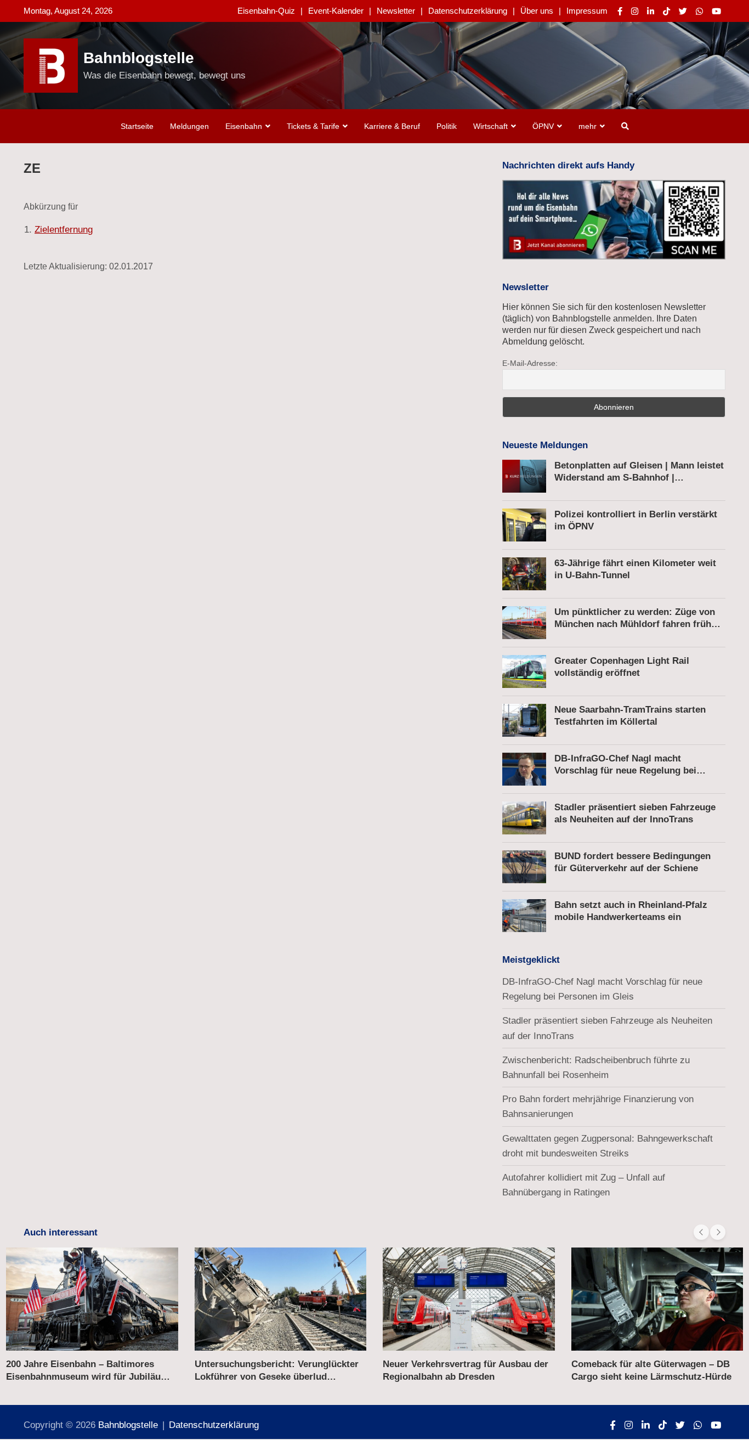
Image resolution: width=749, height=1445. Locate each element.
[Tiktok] (666, 11)
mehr (587, 126)
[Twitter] (682, 11)
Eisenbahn (243, 126)
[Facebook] (620, 11)
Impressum (587, 10)
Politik (446, 126)
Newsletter (396, 10)
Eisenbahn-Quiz (266, 10)
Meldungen (189, 126)
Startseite (137, 126)
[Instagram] (635, 11)
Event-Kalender (336, 10)
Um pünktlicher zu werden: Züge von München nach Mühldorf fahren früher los (637, 624)
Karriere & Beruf (392, 126)
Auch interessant (61, 1232)
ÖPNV (543, 126)
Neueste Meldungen (545, 445)
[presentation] (701, 1232)
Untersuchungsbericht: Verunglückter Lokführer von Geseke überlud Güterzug (277, 1376)
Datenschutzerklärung (467, 10)
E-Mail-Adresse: (530, 363)
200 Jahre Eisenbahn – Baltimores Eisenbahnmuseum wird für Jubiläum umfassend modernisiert (87, 1376)
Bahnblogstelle (138, 57)
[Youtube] (716, 11)
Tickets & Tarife (313, 126)
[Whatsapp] (699, 11)
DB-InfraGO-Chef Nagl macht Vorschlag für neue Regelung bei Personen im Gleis (625, 770)
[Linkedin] (651, 11)
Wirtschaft (490, 126)
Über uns (536, 10)
